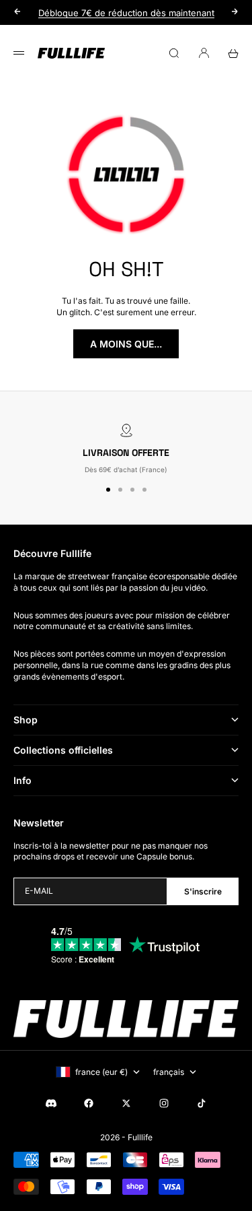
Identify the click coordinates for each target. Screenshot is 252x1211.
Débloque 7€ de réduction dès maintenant (126, 11)
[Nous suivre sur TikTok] (202, 1103)
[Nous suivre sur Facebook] (89, 1103)
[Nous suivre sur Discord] (51, 1103)
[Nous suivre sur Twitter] (126, 1103)
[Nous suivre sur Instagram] (164, 1103)
